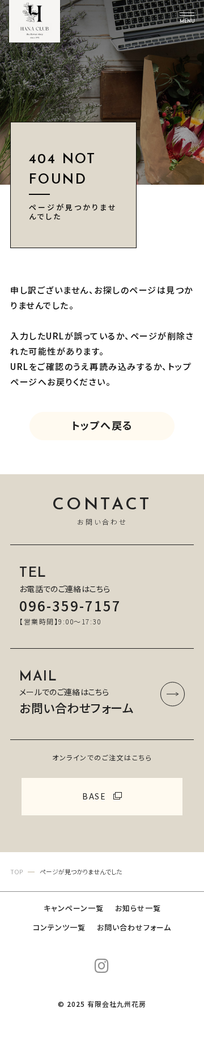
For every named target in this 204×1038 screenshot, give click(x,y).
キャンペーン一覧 (74, 908)
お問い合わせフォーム (134, 927)
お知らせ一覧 (138, 908)
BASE (94, 796)
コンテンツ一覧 (59, 927)
